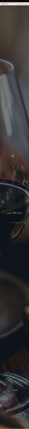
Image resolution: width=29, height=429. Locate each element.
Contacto (26, 4)
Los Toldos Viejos (5, 4)
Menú (17, 4)
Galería (23, 4)
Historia (20, 4)
